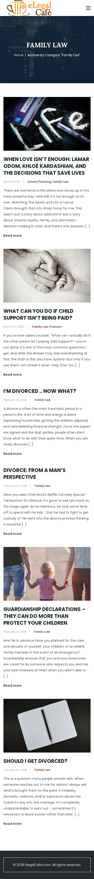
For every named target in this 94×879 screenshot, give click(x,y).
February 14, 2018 (14, 632)
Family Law (60, 182)
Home (19, 55)
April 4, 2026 (11, 182)
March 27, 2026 (13, 327)
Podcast (55, 327)
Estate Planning (39, 182)
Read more (12, 235)
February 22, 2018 (15, 400)
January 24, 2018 (15, 770)
